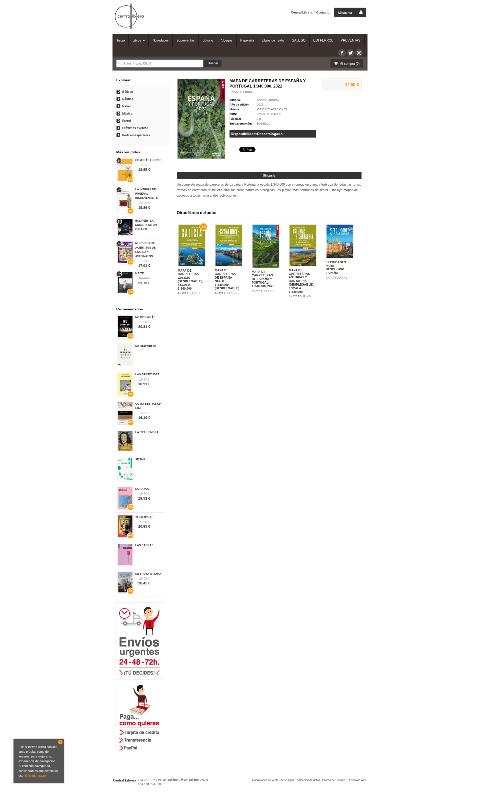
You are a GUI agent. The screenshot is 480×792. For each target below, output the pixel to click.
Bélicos (127, 92)
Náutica (127, 99)
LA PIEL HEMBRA (146, 432)
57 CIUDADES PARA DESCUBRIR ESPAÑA (336, 268)
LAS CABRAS (144, 545)
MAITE (139, 273)
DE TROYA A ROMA (148, 573)
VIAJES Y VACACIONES (272, 109)
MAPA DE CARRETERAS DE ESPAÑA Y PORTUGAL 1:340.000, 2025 (263, 279)
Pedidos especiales (136, 135)
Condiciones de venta (265, 779)
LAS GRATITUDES (147, 374)
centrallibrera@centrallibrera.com (185, 779)
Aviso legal (287, 779)
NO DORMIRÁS (145, 317)
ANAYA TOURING (242, 92)
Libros (137, 40)
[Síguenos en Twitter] (350, 53)
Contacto (322, 12)
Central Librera (301, 12)
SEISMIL (140, 459)
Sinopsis (269, 175)
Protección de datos (308, 779)
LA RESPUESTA (145, 345)
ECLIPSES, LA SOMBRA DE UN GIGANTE (146, 225)
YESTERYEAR (144, 516)
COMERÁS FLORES (148, 160)
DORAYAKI (142, 488)
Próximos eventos (135, 128)
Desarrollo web (357, 779)
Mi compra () (349, 64)
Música (127, 113)
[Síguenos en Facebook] (342, 53)
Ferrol (126, 121)
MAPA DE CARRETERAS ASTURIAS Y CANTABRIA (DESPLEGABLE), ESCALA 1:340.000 (301, 281)
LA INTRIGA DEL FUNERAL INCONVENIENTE (146, 193)
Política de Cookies (334, 779)
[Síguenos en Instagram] (359, 53)
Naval (126, 106)
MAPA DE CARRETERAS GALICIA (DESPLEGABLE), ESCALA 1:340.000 (190, 279)
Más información (36, 775)
